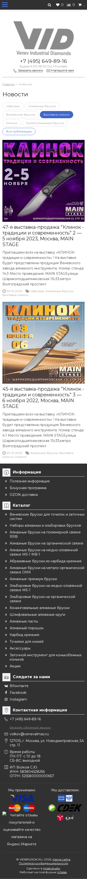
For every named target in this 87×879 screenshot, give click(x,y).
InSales (62, 872)
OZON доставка (24, 494)
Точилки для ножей (27, 641)
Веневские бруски (20, 114)
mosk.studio (51, 868)
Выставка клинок (57, 114)
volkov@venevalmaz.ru (29, 734)
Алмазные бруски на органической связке (46, 543)
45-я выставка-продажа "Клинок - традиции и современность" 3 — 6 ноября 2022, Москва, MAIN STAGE (43, 397)
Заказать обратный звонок (30, 727)
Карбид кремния (24, 635)
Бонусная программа (28, 488)
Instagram (18, 699)
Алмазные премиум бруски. (34, 579)
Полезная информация (30, 481)
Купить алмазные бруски (45, 123)
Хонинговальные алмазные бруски (40, 608)
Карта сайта (61, 859)
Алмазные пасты (24, 621)
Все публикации (19, 131)
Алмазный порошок (27, 628)
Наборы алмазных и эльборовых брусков (45, 525)
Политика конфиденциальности (43, 863)
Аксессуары (20, 648)
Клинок (12, 123)
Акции (15, 666)
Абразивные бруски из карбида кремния (45, 561)
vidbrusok (13, 106)
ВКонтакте (19, 686)
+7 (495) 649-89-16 (43, 61)
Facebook (18, 692)
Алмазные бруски (42, 106)
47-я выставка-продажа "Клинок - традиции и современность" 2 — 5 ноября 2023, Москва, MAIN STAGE (43, 235)
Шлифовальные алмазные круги (37, 614)
